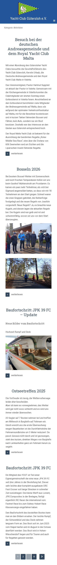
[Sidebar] (3, 20)
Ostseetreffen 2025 (28, 390)
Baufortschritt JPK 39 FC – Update (28, 312)
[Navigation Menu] (54, 20)
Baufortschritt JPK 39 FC (28, 467)
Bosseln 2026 (28, 169)
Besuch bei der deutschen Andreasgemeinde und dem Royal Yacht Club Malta (28, 49)
